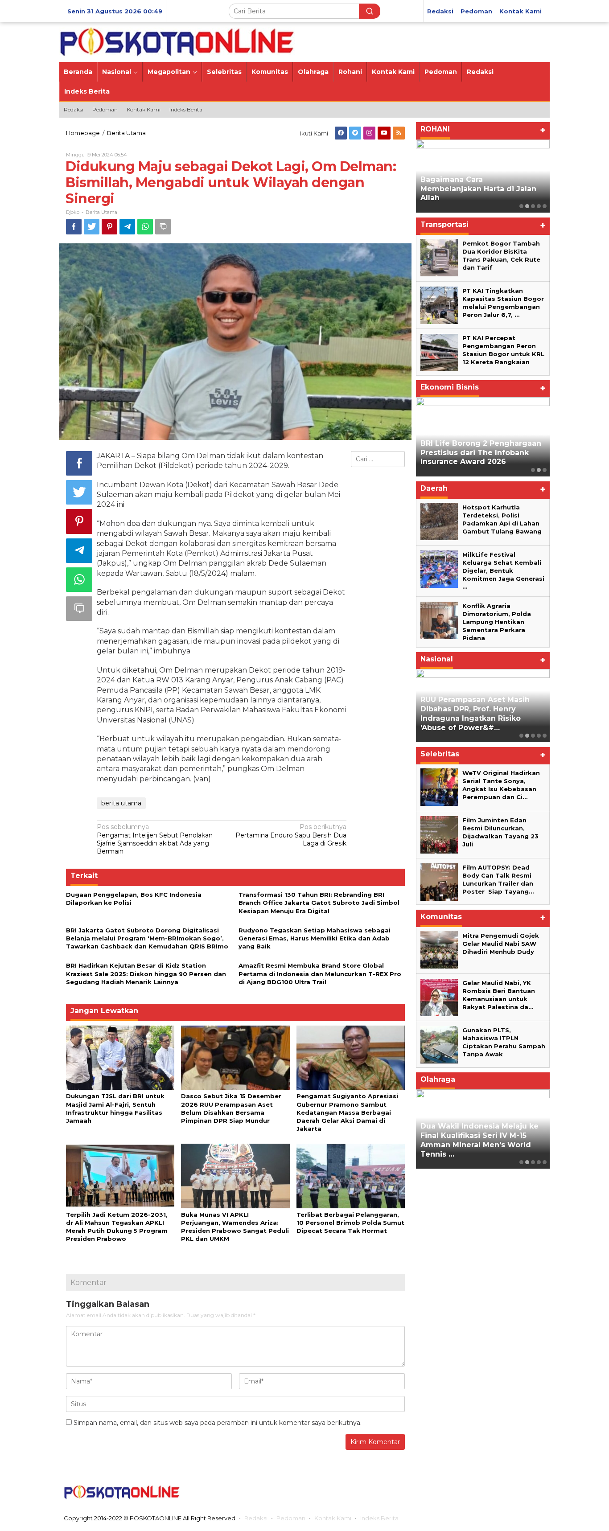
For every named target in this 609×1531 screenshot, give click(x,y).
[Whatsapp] (145, 226)
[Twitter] (355, 133)
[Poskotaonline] (177, 41)
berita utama (121, 803)
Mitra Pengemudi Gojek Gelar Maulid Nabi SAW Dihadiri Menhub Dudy (500, 943)
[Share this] (74, 226)
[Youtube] (384, 133)
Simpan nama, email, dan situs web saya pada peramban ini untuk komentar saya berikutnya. (218, 1423)
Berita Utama (101, 212)
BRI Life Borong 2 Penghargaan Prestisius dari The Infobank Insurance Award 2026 (480, 452)
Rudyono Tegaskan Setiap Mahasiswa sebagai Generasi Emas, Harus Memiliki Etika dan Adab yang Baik (315, 938)
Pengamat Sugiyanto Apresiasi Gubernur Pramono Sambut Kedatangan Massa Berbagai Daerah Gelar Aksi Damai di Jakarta (347, 1112)
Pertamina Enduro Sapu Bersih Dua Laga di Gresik (290, 835)
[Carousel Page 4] (539, 206)
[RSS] (399, 133)
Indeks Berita (379, 1518)
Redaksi (255, 1518)
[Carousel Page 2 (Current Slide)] (527, 206)
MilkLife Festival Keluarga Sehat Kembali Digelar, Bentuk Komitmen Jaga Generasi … (503, 570)
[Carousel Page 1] (521, 206)
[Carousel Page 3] (533, 206)
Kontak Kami (332, 1518)
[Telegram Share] (127, 226)
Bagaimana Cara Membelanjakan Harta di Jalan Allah (478, 188)
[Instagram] (369, 133)
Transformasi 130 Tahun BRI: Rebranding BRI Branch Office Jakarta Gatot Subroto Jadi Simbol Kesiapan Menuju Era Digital (319, 902)
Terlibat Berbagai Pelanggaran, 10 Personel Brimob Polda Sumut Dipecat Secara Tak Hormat (350, 1222)
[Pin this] (109, 226)
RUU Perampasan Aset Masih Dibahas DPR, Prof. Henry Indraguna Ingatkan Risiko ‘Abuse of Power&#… (475, 713)
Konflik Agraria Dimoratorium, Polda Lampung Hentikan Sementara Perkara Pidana (496, 621)
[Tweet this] (91, 226)
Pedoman (290, 1518)
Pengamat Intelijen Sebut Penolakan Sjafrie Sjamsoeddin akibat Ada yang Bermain (155, 839)
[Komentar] (163, 226)
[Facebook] (341, 133)
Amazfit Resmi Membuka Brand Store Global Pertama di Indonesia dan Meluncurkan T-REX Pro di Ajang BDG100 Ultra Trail (320, 973)
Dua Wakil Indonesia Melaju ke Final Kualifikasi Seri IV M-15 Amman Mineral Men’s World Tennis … (479, 1140)
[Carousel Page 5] (545, 206)
